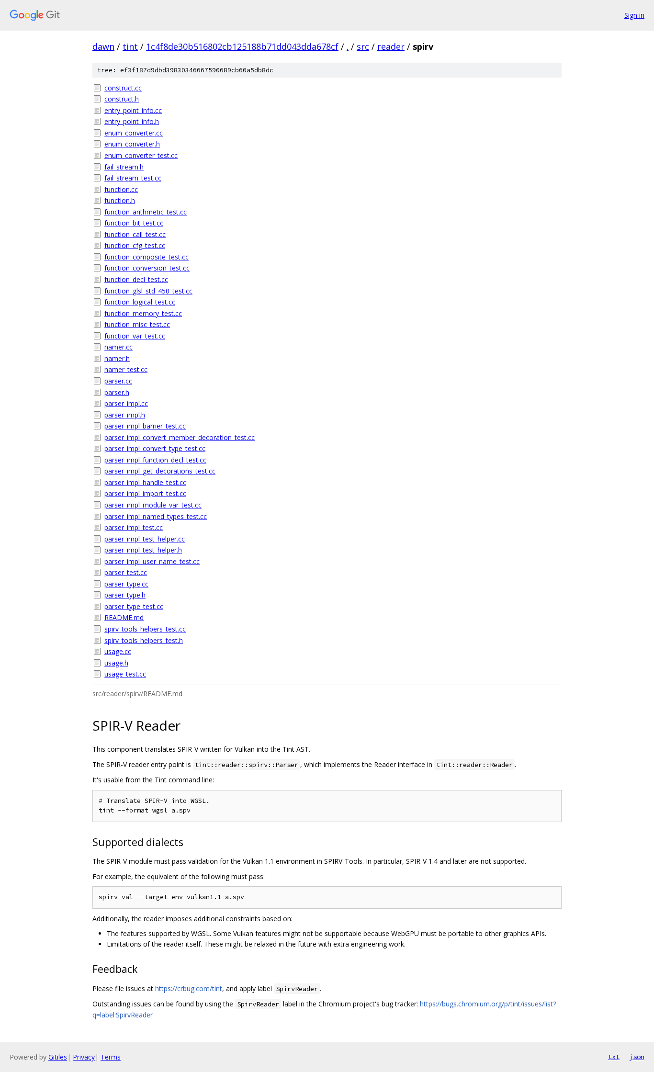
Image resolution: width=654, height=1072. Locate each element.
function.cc (121, 189)
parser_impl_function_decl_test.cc (155, 459)
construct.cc (123, 87)
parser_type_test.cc (133, 606)
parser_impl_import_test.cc (145, 493)
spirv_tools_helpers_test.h (143, 640)
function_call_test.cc (135, 234)
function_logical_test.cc (139, 301)
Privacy (84, 1056)
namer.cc (118, 346)
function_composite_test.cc (146, 256)
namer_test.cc (125, 369)
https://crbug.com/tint (188, 988)
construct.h (121, 98)
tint (130, 46)
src (363, 46)
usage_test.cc (125, 673)
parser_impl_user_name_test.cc (152, 561)
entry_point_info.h (131, 121)
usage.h (116, 662)
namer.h (117, 358)
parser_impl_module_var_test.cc (153, 504)
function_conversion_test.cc (147, 267)
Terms (111, 1056)
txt (614, 1056)
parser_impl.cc (126, 403)
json (636, 1056)
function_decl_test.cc (136, 279)
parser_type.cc (126, 583)
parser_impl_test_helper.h (143, 549)
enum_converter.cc (133, 132)
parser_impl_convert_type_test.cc (154, 448)
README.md (124, 617)
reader (391, 46)
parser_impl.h (124, 414)
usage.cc (117, 651)
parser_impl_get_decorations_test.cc (159, 470)
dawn (103, 46)
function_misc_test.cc (137, 324)
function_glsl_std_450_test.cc (148, 290)
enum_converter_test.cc (141, 155)
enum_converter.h (132, 143)
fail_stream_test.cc (132, 177)
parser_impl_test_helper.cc (144, 538)
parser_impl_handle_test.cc (145, 482)
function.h (119, 200)
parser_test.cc (125, 572)
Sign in (634, 15)
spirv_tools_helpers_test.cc (145, 628)
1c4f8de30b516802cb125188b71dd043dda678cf (242, 46)
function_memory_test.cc (143, 313)
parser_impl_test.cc (133, 527)
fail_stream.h (124, 166)
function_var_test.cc (134, 335)
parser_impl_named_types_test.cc (155, 516)
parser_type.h (125, 594)
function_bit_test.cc (133, 222)
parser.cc (118, 380)
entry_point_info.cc (133, 110)
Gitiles (57, 1056)
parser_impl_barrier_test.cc (145, 425)
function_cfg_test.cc (134, 245)
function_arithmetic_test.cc (145, 211)
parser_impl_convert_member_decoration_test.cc (179, 437)
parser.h (116, 392)
